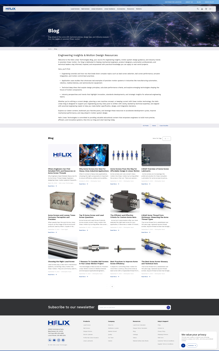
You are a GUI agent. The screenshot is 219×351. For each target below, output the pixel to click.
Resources (130, 9)
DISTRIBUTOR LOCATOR (173, 2)
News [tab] (154, 125)
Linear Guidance (109, 9)
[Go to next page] (112, 286)
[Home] (11, 9)
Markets (139, 9)
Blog (55, 49)
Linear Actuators (96, 9)
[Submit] (168, 307)
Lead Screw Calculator (139, 325)
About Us (110, 325)
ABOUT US (189, 2)
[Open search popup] (198, 9)
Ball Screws (85, 9)
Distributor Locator (113, 328)
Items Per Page (157, 138)
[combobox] (167, 139)
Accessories (121, 9)
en (210, 9)
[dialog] (198, 340)
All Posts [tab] (146, 125)
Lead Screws (75, 9)
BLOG (199, 2)
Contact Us (161, 328)
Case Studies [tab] (164, 125)
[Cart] (206, 9)
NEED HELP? (209, 2)
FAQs (159, 325)
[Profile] (202, 9)
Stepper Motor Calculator (140, 328)
